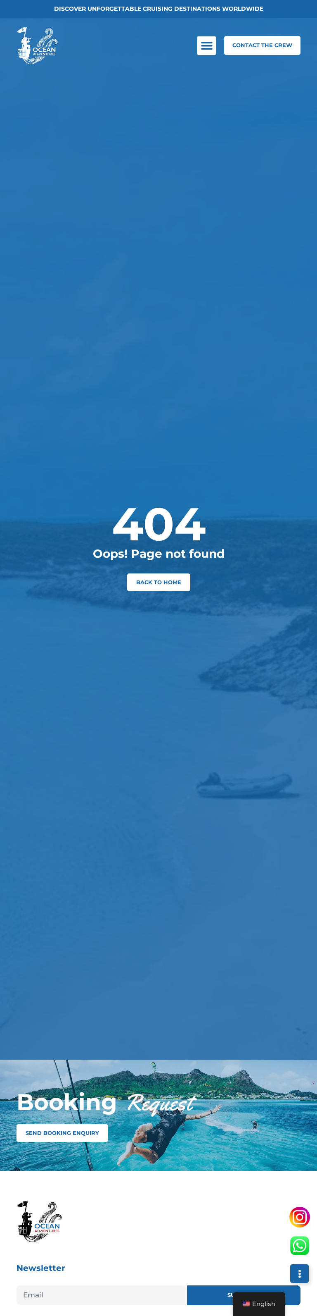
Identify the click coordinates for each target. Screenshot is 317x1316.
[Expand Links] (299, 1273)
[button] (206, 45)
